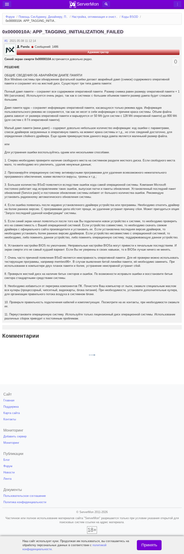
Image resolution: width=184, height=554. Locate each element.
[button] (106, 4)
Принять (149, 545)
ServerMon (88, 4)
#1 (6, 41)
